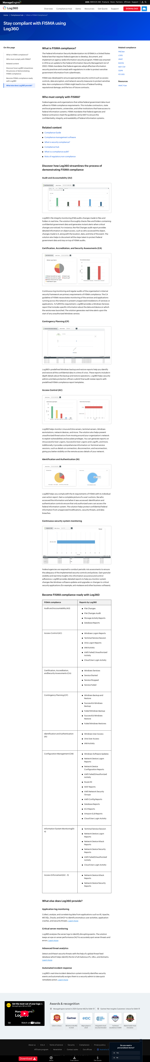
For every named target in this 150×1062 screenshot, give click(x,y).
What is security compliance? (57, 142)
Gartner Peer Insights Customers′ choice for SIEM (119, 1009)
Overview (48, 9)
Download (132, 9)
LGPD (120, 55)
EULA (42, 1045)
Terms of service (56, 1045)
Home (6, 15)
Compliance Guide (53, 133)
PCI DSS (121, 74)
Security (71, 1045)
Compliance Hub (64, 9)
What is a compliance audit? (57, 152)
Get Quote (103, 9)
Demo (78, 9)
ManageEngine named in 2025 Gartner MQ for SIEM (72, 1009)
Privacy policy (99, 1045)
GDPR (120, 71)
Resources (89, 9)
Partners (119, 2)
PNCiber (121, 52)
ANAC (120, 59)
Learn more (73, 921)
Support (115, 9)
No (117, 1057)
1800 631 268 (93, 2)
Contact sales (72, 1049)
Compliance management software (60, 137)
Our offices (87, 1049)
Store (112, 2)
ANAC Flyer (122, 85)
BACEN (121, 63)
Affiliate (127, 2)
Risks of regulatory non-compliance (60, 156)
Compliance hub (17, 15)
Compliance (84, 1045)
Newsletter (57, 1049)
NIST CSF (122, 67)
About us (32, 1045)
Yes (117, 1053)
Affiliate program (41, 1049)
